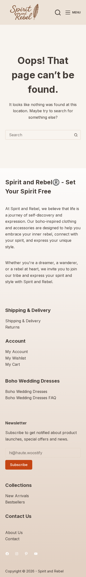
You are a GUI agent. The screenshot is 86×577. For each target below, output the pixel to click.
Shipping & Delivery (23, 320)
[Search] (58, 12)
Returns (12, 327)
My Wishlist (15, 358)
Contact (12, 538)
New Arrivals (17, 495)
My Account (16, 351)
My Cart (12, 364)
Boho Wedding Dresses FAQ (30, 397)
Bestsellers (15, 502)
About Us (14, 532)
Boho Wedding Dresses (26, 391)
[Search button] (76, 135)
